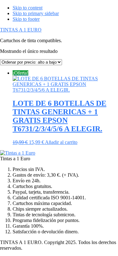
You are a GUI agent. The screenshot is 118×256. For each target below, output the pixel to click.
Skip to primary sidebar (36, 13)
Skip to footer (26, 19)
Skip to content (27, 7)
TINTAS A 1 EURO (21, 29)
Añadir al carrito (61, 142)
